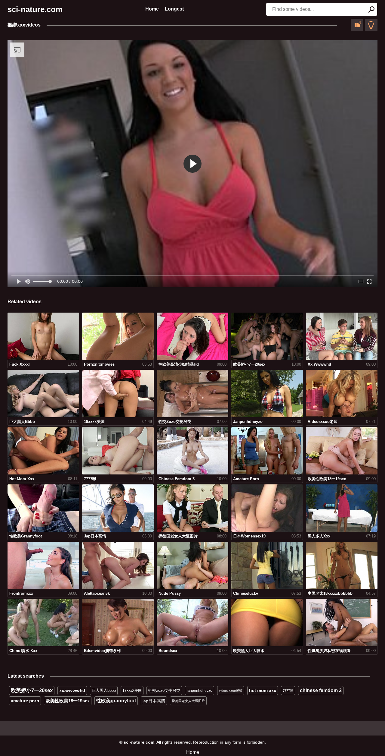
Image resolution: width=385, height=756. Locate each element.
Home (152, 8)
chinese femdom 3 (321, 690)
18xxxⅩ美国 (132, 690)
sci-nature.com (35, 9)
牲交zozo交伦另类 (164, 690)
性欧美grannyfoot (116, 700)
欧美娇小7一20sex (32, 690)
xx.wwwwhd (72, 690)
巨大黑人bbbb (104, 690)
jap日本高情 (154, 700)
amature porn (25, 700)
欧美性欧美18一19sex (68, 700)
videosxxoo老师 (230, 690)
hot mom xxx (262, 690)
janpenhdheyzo (199, 690)
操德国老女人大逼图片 (188, 701)
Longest (174, 8)
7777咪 (288, 690)
